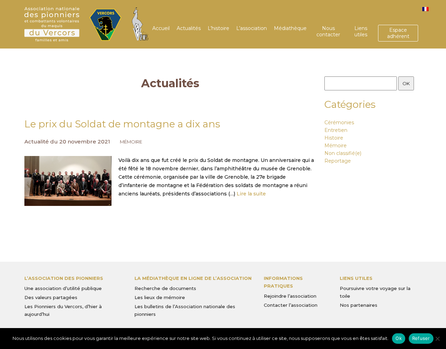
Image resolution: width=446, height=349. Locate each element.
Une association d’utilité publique (63, 288)
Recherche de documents (165, 288)
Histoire (333, 138)
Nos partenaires (358, 305)
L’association (251, 28)
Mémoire (131, 141)
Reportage (337, 161)
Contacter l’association (290, 305)
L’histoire (218, 28)
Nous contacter (328, 31)
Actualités (189, 28)
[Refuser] (437, 338)
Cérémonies (339, 122)
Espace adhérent (398, 33)
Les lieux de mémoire (159, 297)
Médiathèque (290, 28)
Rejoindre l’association (290, 296)
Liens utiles (360, 31)
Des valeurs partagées (50, 297)
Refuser (421, 338)
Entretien (335, 130)
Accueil (161, 28)
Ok (398, 338)
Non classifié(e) (342, 153)
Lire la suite (251, 194)
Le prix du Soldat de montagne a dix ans (122, 124)
